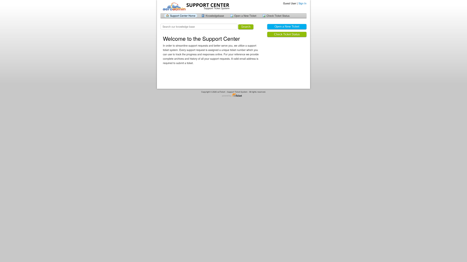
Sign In (302, 3)
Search (245, 26)
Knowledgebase (215, 15)
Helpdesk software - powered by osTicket (233, 95)
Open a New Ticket (245, 15)
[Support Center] (196, 6)
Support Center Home (182, 15)
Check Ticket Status (278, 15)
